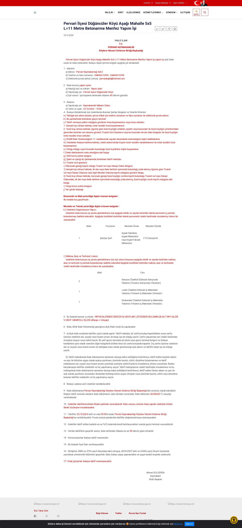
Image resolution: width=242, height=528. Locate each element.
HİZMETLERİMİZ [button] (152, 12)
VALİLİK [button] (109, 12)
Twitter (118, 513)
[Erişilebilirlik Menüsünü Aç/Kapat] (234, 520)
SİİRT (121, 12)
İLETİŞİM (185, 12)
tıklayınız (178, 524)
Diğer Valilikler (179, 3)
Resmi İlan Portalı (137, 513)
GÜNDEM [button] (170, 12)
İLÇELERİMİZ (133, 12)
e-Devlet (147, 3)
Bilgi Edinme (102, 513)
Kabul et (189, 524)
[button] (169, 28)
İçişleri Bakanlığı (161, 3)
